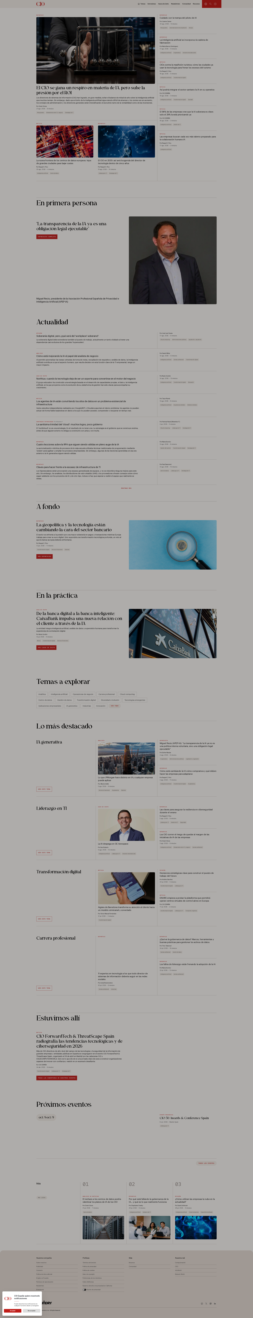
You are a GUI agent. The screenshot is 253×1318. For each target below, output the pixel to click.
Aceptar (13, 1311)
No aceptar (31, 1311)
